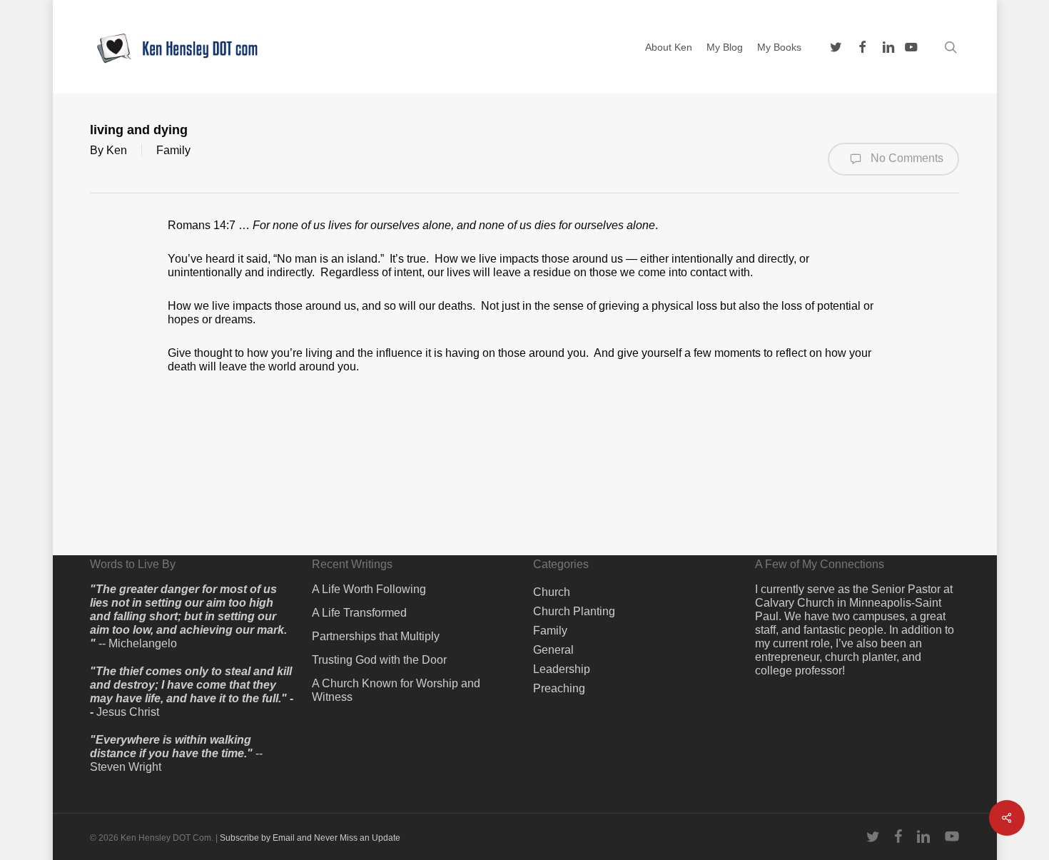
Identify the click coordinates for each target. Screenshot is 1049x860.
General (553, 650)
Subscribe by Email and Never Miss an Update (310, 838)
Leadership (561, 669)
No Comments (905, 158)
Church (551, 592)
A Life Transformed (359, 613)
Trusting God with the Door (379, 660)
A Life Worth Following (369, 589)
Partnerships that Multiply (376, 636)
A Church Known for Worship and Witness (396, 690)
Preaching (559, 688)
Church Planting (574, 611)
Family (173, 150)
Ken (116, 150)
